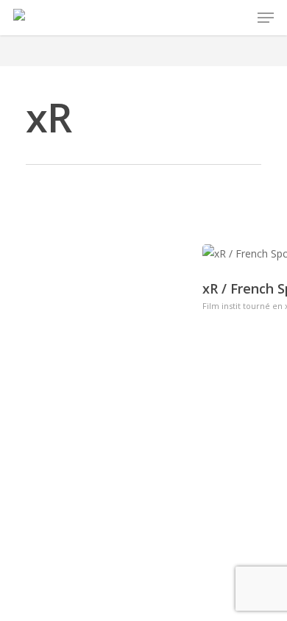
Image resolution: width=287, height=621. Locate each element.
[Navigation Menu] (266, 17)
